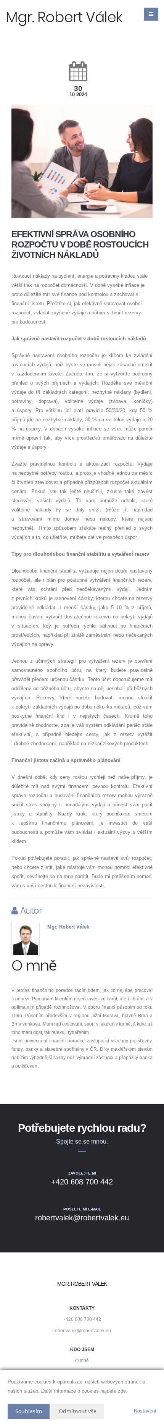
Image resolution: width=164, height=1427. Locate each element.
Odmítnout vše (77, 1411)
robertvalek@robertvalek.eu (82, 1330)
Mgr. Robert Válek (68, 927)
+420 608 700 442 (82, 1319)
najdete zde (113, 1391)
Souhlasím (28, 1411)
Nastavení (145, 1411)
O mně (82, 1360)
